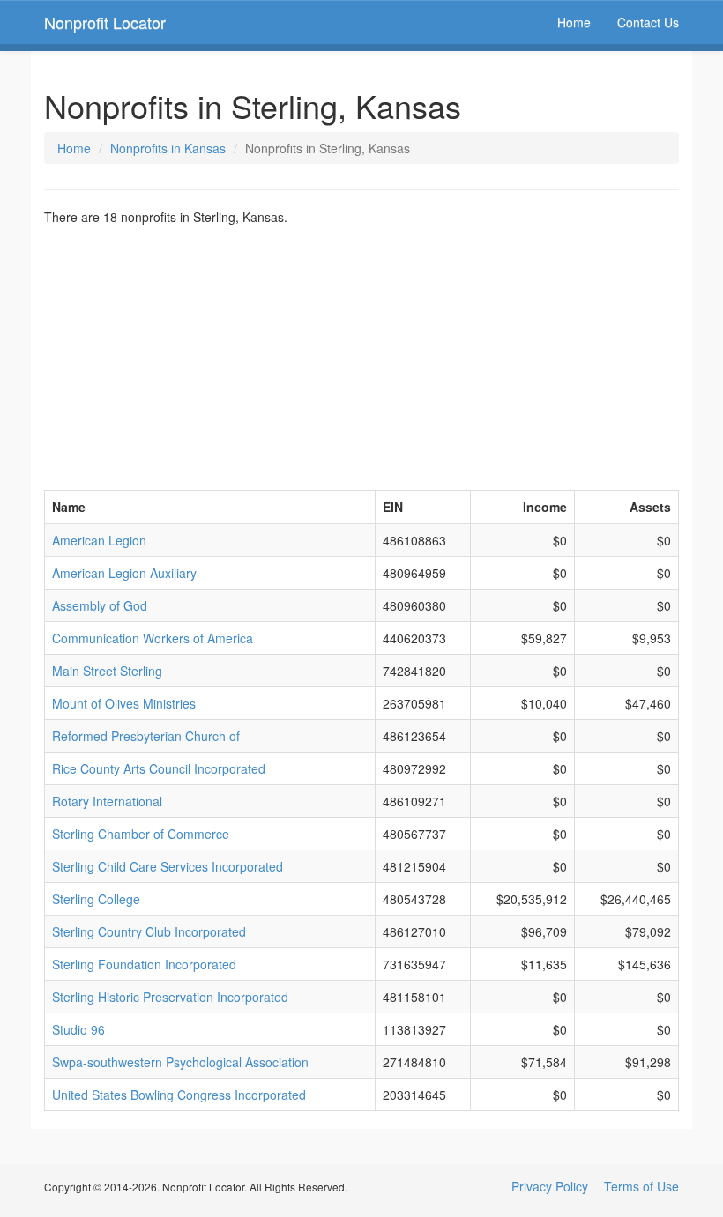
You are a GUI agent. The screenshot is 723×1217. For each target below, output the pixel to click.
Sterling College (96, 899)
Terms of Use (641, 1186)
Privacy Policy (549, 1186)
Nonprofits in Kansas (168, 148)
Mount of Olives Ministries (124, 703)
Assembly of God (99, 605)
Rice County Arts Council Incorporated (158, 768)
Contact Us (648, 22)
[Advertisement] (361, 357)
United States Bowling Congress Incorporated (179, 1094)
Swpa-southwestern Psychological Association (180, 1062)
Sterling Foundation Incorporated (144, 964)
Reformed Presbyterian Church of (146, 736)
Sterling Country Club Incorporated (149, 931)
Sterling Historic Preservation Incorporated (170, 997)
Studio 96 (78, 1029)
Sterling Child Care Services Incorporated (167, 866)
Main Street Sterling (107, 670)
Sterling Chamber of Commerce (140, 833)
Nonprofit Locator (105, 22)
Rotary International (107, 801)
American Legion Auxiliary (124, 573)
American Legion (99, 540)
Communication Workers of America (152, 638)
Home (574, 22)
